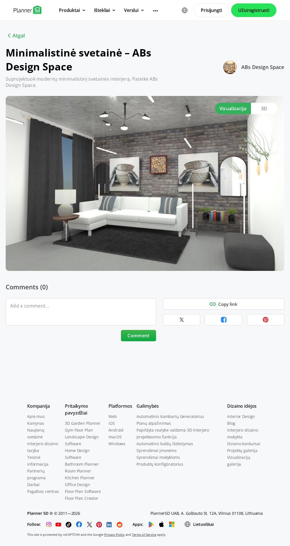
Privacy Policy (114, 534)
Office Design (77, 484)
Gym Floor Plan (79, 430)
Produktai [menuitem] (69, 10)
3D (264, 108)
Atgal (18, 35)
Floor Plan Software (83, 491)
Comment (138, 335)
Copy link (227, 304)
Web (112, 416)
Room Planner (78, 471)
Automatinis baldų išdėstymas (165, 443)
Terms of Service (144, 534)
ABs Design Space (262, 67)
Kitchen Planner (80, 477)
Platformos (120, 406)
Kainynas (35, 423)
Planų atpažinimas (154, 423)
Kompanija (38, 406)
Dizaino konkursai (243, 443)
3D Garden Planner (83, 423)
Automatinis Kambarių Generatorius (170, 416)
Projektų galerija (242, 450)
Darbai (33, 484)
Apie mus (36, 416)
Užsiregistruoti (253, 10)
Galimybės (148, 406)
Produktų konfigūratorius (160, 464)
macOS (114, 437)
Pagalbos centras (43, 491)
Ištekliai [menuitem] (102, 10)
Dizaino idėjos (242, 406)
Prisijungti (211, 10)
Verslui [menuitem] (131, 10)
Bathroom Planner (82, 464)
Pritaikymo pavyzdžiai (76, 409)
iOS (111, 423)
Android (115, 430)
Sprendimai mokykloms (158, 457)
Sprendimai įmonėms (156, 450)
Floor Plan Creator (81, 498)
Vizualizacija (232, 108)
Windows (116, 443)
